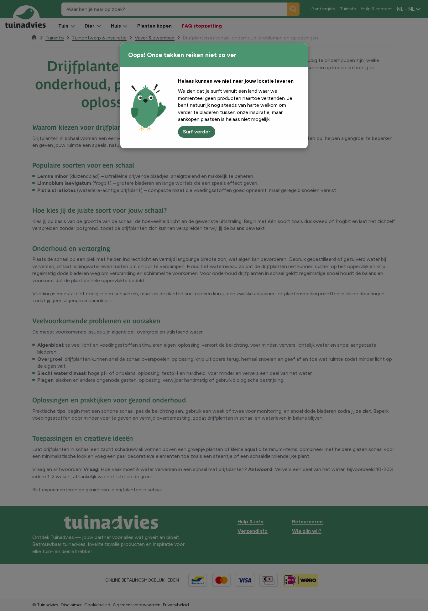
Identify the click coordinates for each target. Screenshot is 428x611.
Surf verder (196, 132)
